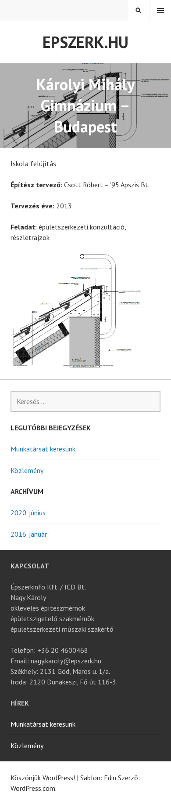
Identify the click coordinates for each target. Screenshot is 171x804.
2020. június (28, 512)
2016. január (29, 534)
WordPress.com (33, 788)
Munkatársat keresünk (43, 448)
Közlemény (27, 470)
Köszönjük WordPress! (43, 777)
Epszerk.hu (85, 42)
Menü (160, 10)
